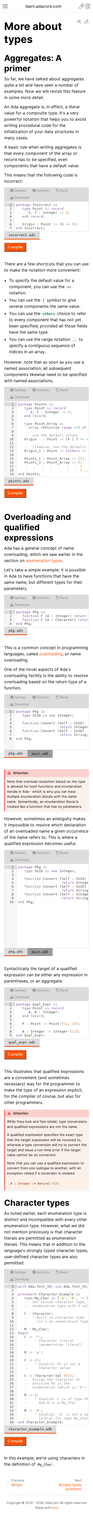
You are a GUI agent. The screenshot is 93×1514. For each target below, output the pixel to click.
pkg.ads (16, 631)
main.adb (40, 754)
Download (21, 197)
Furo (54, 1508)
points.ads (19, 481)
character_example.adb (30, 1429)
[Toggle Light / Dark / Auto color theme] (82, 6)
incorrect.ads (22, 235)
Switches (43, 191)
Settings (19, 191)
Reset (63, 191)
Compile (15, 247)
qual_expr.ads (22, 1042)
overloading (51, 653)
